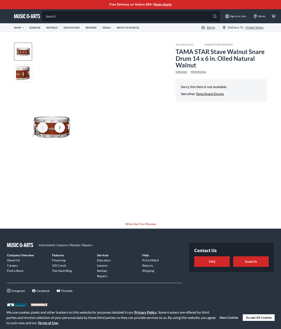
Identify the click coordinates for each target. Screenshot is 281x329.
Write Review (198, 71)
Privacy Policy (145, 312)
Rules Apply (163, 4)
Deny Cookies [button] (229, 317)
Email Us (251, 261)
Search (51, 16)
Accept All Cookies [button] (259, 317)
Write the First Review (140, 224)
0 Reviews (181, 71)
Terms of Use (48, 323)
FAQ (212, 261)
